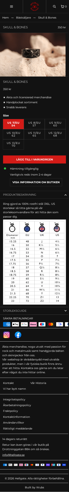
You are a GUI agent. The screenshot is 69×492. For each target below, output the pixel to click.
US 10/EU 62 (13, 134)
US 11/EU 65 (34, 134)
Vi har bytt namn (14, 388)
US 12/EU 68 (55, 134)
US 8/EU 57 (34, 124)
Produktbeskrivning (19, 194)
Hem (5, 17)
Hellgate (20, 478)
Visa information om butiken (36, 182)
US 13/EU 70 (13, 144)
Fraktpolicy (10, 411)
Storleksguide (14, 310)
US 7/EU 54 (13, 124)
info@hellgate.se (13, 455)
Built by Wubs (34, 487)
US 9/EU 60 (55, 124)
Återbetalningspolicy (17, 405)
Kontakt (8, 383)
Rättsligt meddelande (17, 428)
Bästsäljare (23, 17)
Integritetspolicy (14, 399)
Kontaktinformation (16, 417)
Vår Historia (38, 383)
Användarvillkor (13, 422)
